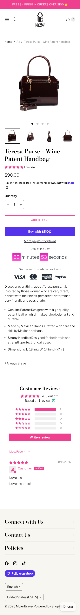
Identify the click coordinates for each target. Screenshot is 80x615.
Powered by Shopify (48, 606)
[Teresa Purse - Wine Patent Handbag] (40, 83)
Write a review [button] (40, 437)
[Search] (15, 19)
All (18, 41)
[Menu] (7, 19)
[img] (18, 462)
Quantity (11, 196)
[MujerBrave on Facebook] (9, 563)
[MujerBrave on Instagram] (17, 563)
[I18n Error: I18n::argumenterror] (12, 136)
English (12, 587)
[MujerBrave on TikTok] (26, 563)
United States (22, 597)
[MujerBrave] (40, 19)
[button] (14, 167)
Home (8, 41)
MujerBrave (24, 606)
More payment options (40, 241)
